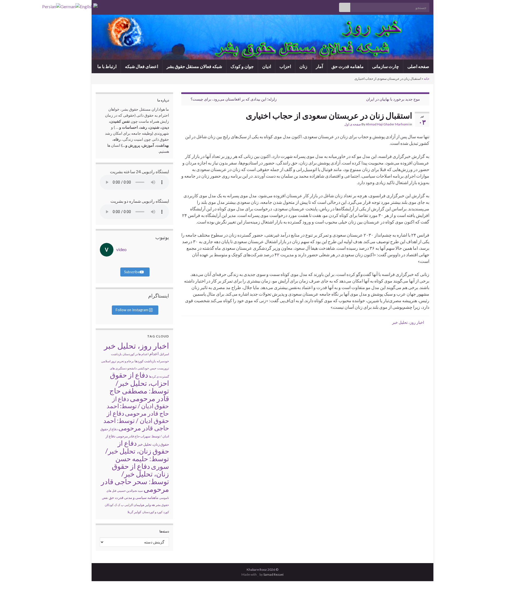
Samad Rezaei (273, 574)
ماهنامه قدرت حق (347, 66)
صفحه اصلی (418, 66)
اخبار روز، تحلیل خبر (408, 322)
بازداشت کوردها (145, 361)
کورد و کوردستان (152, 512)
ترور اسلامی (108, 361)
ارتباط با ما (106, 66)
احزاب (285, 66)
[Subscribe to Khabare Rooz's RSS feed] (98, 6)
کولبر (137, 512)
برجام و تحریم (125, 361)
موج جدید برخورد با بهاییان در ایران (393, 99)
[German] (70, 5)
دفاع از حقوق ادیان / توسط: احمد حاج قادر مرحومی (138, 406)
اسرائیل (164, 354)
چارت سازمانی (385, 66)
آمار (319, 66)
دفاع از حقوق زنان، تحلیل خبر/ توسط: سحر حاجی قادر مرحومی (135, 477)
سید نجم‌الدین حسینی (130, 490)
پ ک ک (119, 505)
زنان (303, 66)
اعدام (154, 353)
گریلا (130, 512)
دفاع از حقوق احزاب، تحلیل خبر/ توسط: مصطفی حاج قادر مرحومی (139, 386)
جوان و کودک (242, 66)
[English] (89, 5)
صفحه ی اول (352, 124)
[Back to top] (12, 597)
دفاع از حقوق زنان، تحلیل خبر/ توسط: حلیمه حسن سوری (137, 454)
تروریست (163, 368)
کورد (166, 512)
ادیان (266, 66)
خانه (426, 79)
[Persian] (51, 5)
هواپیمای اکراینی (134, 505)
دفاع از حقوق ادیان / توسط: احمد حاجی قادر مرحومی (136, 420)
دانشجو (132, 368)
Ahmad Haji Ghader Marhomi (387, 124)
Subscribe (132, 272)
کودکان (109, 505)
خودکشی (143, 368)
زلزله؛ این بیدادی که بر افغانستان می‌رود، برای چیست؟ (234, 99)
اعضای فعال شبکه (141, 66)
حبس (153, 368)
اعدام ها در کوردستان (135, 354)
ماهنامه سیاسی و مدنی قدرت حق (133, 497)
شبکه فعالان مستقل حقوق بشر (194, 66)
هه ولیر (150, 505)
